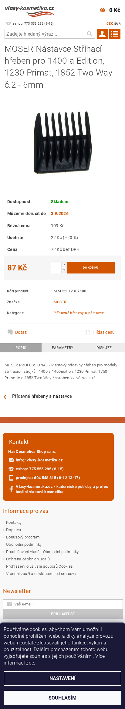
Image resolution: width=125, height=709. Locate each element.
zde (30, 663)
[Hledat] (89, 33)
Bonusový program (23, 537)
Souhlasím (62, 698)
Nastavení (62, 678)
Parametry (62, 348)
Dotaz (21, 332)
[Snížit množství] (64, 270)
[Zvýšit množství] (64, 264)
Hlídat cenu (104, 332)
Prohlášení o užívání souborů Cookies (39, 566)
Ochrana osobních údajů (28, 559)
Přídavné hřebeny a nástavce (79, 313)
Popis (20, 348)
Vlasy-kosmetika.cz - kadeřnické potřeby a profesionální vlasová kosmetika (62, 489)
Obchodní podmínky (24, 544)
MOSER (60, 302)
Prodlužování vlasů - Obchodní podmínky (42, 551)
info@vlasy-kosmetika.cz (39, 460)
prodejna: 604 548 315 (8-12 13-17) (48, 477)
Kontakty (14, 522)
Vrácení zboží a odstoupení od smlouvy (41, 573)
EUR (117, 23)
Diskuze (104, 348)
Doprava (13, 529)
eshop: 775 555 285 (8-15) (40, 469)
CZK (109, 24)
